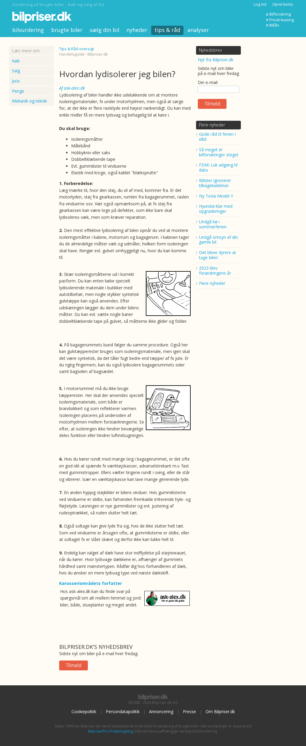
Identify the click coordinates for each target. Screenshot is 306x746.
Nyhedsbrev (210, 50)
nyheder (136, 29)
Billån (274, 25)
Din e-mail (208, 82)
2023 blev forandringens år (215, 270)
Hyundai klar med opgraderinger (215, 208)
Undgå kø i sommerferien (213, 224)
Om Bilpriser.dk (220, 711)
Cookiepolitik (83, 711)
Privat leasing (281, 19)
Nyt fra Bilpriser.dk (215, 59)
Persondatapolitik (123, 711)
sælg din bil (104, 29)
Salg (16, 71)
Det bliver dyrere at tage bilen (217, 255)
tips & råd (167, 29)
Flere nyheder (212, 125)
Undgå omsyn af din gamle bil (218, 239)
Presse (189, 711)
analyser (198, 29)
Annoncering (161, 711)
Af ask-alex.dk (72, 88)
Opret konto (282, 4)
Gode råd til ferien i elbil (217, 136)
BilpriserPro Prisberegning (110, 731)
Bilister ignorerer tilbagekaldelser (215, 183)
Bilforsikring (280, 14)
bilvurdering (28, 29)
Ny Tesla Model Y (216, 196)
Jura (15, 81)
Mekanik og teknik (29, 101)
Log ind (260, 4)
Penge (18, 91)
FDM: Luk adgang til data (218, 167)
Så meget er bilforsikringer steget (218, 152)
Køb (16, 61)
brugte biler (66, 29)
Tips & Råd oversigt (76, 48)
